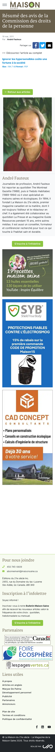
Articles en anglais (12, 685)
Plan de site (8, 711)
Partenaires (8, 700)
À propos (7, 681)
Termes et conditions (13, 715)
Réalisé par (36, 746)
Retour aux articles (18, 92)
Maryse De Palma (11, 688)
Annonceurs (8, 704)
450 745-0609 (14, 566)
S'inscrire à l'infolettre (27, 243)
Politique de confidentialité (17, 719)
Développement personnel (16, 692)
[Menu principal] (4, 4)
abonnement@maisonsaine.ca (22, 571)
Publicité (7, 696)
